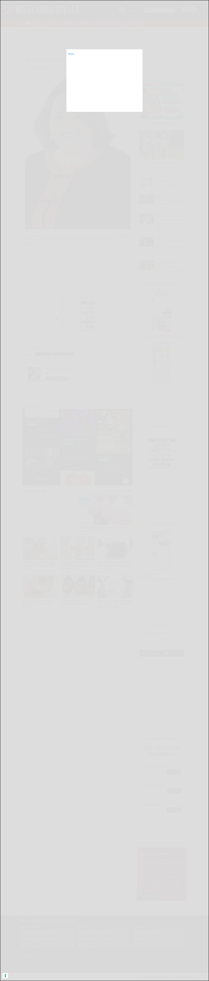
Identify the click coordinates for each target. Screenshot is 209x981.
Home (71, 54)
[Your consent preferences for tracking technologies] (5, 976)
